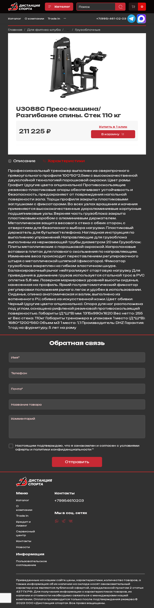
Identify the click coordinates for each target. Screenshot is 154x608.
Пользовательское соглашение (31, 563)
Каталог (62, 6)
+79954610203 (69, 501)
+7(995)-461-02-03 (111, 18)
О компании (34, 18)
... (68, 29)
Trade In (54, 18)
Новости (23, 547)
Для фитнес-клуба (44, 29)
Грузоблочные (87, 29)
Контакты (23, 541)
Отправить (77, 462)
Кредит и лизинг (23, 523)
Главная (15, 29)
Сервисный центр (25, 533)
